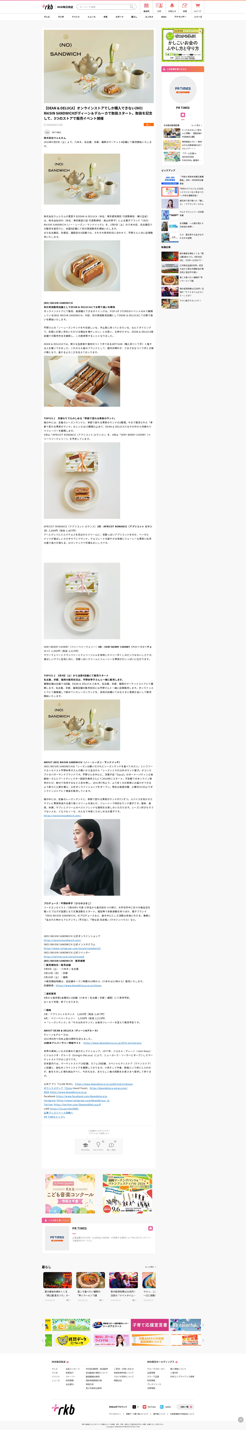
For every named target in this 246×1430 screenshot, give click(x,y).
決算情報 (151, 1388)
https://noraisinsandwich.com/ (62, 815)
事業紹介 (70, 1372)
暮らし (134, 16)
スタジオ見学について (124, 1376)
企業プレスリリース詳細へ (58, 1112)
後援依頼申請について (124, 1372)
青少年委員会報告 (94, 1388)
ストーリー (71, 1376)
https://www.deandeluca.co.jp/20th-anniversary (112, 1043)
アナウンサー (180, 16)
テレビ (47, 16)
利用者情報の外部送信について (182, 1414)
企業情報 (151, 1372)
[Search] (132, 7)
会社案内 (70, 1384)
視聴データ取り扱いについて (137, 1414)
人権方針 (174, 1372)
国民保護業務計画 (94, 1380)
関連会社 (118, 1380)
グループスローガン (156, 1368)
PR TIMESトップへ (54, 1116)
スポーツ (119, 16)
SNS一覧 (184, 1406)
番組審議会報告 (93, 1376)
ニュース (92, 16)
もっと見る (149, 1267)
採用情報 (70, 1380)
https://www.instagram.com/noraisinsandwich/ (72, 948)
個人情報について (178, 1368)
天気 (105, 16)
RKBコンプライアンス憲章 (182, 1376)
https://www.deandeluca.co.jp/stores (79, 985)
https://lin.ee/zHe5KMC (64, 1108)
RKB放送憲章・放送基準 (97, 1368)
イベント (76, 16)
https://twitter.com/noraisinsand (64, 956)
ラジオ (61, 16)
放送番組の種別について (97, 1372)
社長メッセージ (73, 1368)
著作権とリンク (159, 1414)
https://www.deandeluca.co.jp (68, 1092)
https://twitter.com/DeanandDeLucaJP (77, 1104)
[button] (43, 1325)
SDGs (163, 16)
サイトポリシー (115, 1414)
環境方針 (90, 1384)
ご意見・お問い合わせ (124, 1368)
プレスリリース (154, 1384)
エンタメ (149, 16)
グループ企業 (153, 1376)
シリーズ (198, 16)
